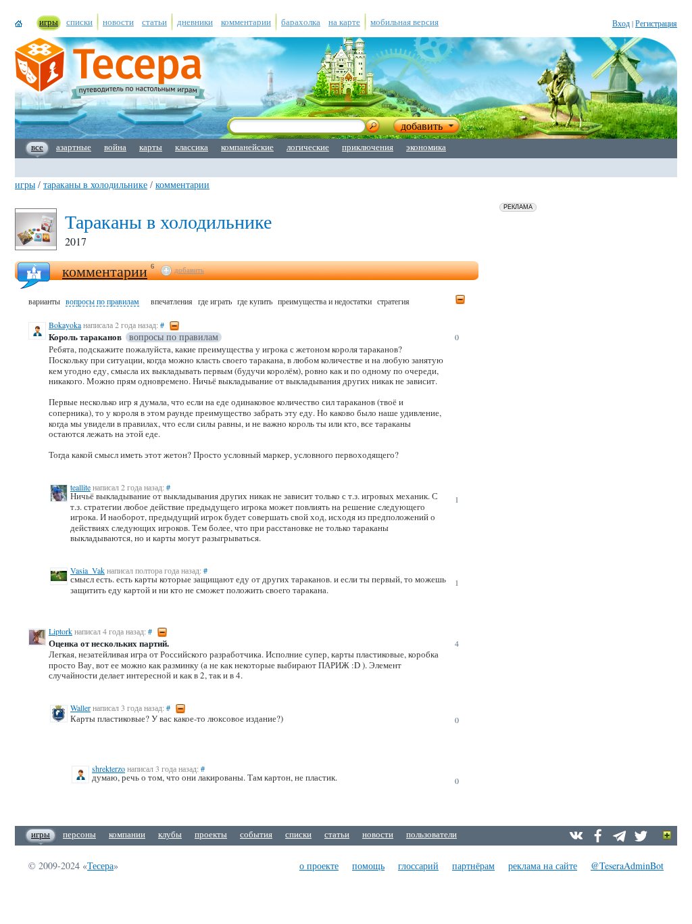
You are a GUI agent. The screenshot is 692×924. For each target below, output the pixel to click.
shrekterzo (108, 768)
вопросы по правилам (102, 301)
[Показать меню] (667, 836)
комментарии (182, 184)
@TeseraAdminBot (627, 865)
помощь (368, 865)
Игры (25, 184)
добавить (189, 270)
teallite (80, 487)
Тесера (100, 865)
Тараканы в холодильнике (95, 184)
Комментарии (104, 271)
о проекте (319, 865)
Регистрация (656, 23)
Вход (621, 23)
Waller (80, 707)
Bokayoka (65, 324)
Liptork (60, 631)
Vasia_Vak (87, 570)
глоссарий (418, 865)
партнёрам (473, 865)
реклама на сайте (542, 865)
